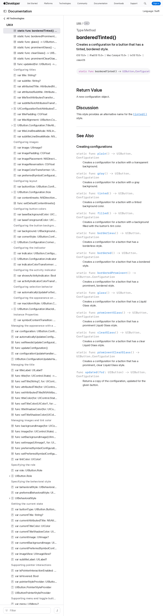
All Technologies (15, 18)
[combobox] (29, 610)
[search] (27, 610)
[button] (145, 3)
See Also (85, 135)
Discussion (87, 107)
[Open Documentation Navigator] (5, 11)
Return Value (89, 90)
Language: (148, 11)
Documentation (20, 11)
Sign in (156, 3)
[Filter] (29, 610)
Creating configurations (94, 147)
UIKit (78, 23)
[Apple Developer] (12, 3)
